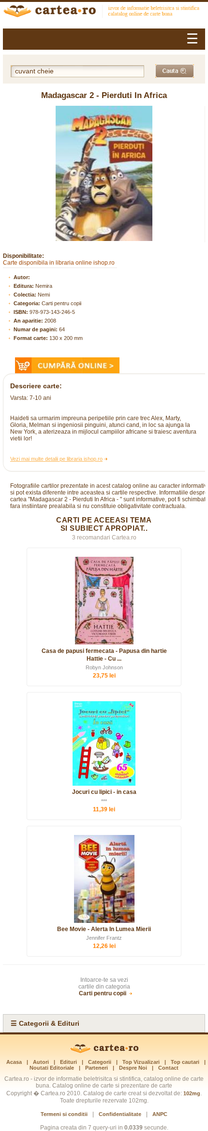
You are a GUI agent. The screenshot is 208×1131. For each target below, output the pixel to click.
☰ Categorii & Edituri (45, 1023)
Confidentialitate (120, 1114)
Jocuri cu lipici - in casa (104, 792)
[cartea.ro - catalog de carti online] (104, 1051)
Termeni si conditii (64, 1114)
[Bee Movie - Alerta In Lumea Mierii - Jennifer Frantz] (104, 879)
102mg (191, 1093)
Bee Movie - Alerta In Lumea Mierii (104, 929)
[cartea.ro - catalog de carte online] (104, 12)
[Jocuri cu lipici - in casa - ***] (104, 743)
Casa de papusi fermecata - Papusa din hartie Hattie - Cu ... (104, 655)
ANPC (159, 1114)
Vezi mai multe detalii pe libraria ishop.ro (56, 459)
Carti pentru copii (61, 303)
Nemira (43, 286)
